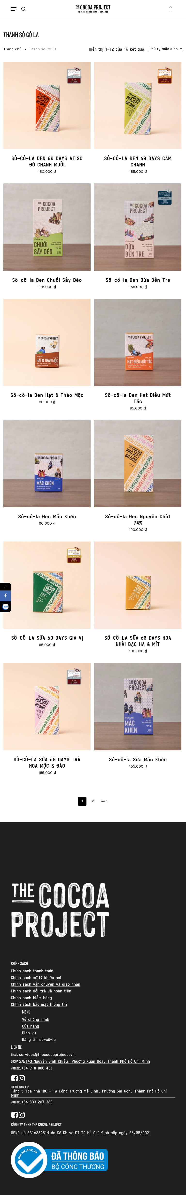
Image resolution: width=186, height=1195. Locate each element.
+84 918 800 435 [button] (37, 1068)
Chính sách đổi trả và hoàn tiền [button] (41, 991)
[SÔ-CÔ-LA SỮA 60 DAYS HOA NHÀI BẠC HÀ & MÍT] (137, 585)
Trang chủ (12, 49)
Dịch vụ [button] (29, 1033)
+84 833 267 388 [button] (37, 1102)
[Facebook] (5, 595)
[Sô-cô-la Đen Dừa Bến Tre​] (137, 227)
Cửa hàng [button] (30, 1026)
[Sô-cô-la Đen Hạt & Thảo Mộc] (47, 342)
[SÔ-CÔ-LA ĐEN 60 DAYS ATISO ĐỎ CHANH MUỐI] (47, 105)
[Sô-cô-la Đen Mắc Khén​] (47, 463)
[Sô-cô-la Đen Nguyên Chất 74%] (137, 463)
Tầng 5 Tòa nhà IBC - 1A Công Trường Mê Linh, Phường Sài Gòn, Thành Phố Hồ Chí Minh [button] (89, 1093)
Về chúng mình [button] (35, 1019)
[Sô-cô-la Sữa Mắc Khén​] (137, 706)
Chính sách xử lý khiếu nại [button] (36, 978)
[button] (13, 9)
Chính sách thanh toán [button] (32, 971)
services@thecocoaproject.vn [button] (47, 1055)
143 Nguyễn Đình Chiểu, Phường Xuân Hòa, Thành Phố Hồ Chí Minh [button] (87, 1061)
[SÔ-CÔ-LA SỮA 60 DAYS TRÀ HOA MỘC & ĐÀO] (47, 706)
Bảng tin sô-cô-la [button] (39, 1040)
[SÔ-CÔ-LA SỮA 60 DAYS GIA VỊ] (47, 585)
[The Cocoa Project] (5, 606)
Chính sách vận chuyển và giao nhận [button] (45, 984)
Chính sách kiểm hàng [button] (31, 998)
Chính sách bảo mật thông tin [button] (39, 1004)
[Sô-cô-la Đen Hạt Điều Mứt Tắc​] (137, 342)
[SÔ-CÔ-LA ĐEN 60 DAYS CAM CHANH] (137, 105)
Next (104, 801)
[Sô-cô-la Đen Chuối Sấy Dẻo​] (47, 227)
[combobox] (166, 48)
